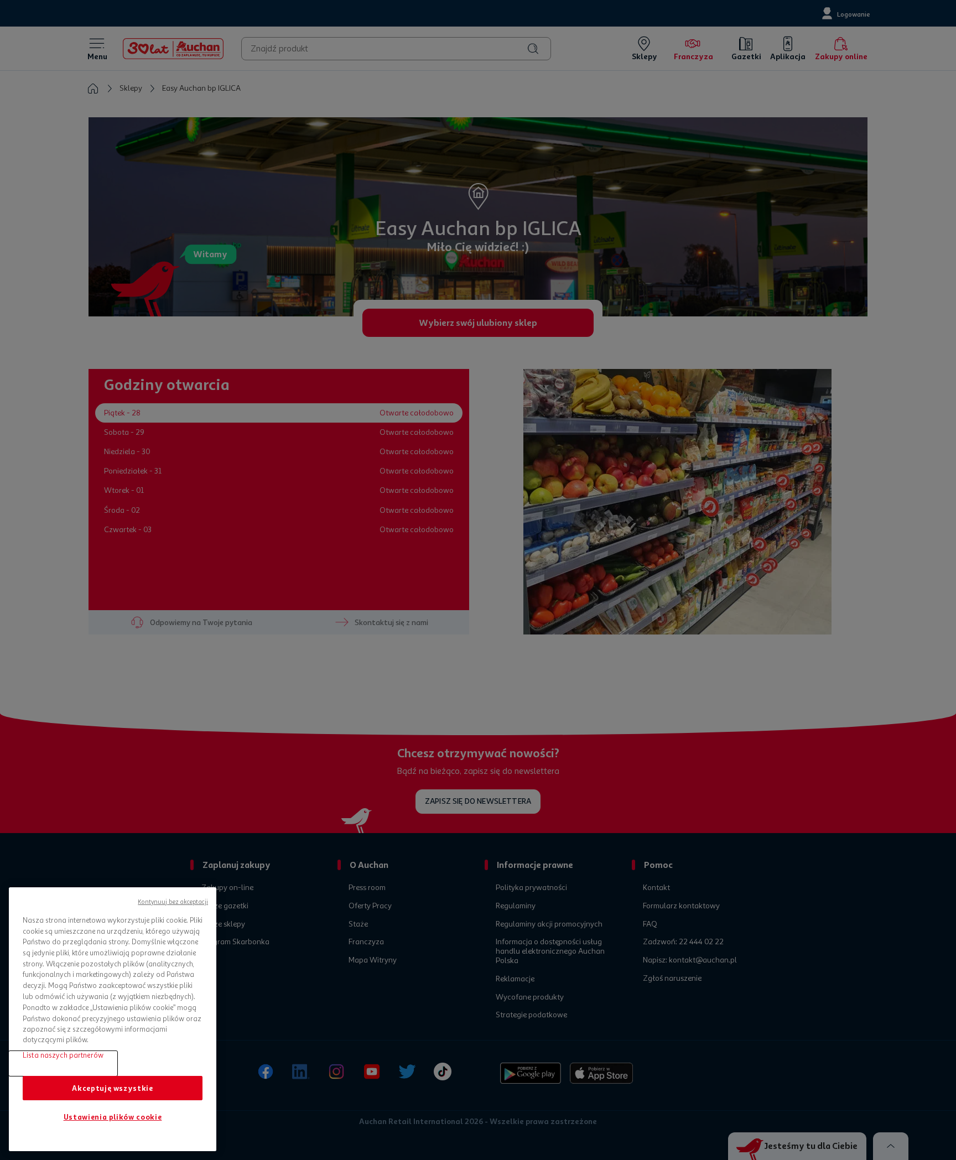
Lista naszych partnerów (63, 1055)
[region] (112, 1019)
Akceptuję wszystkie (112, 1088)
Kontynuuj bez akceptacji (173, 902)
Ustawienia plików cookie (113, 1117)
